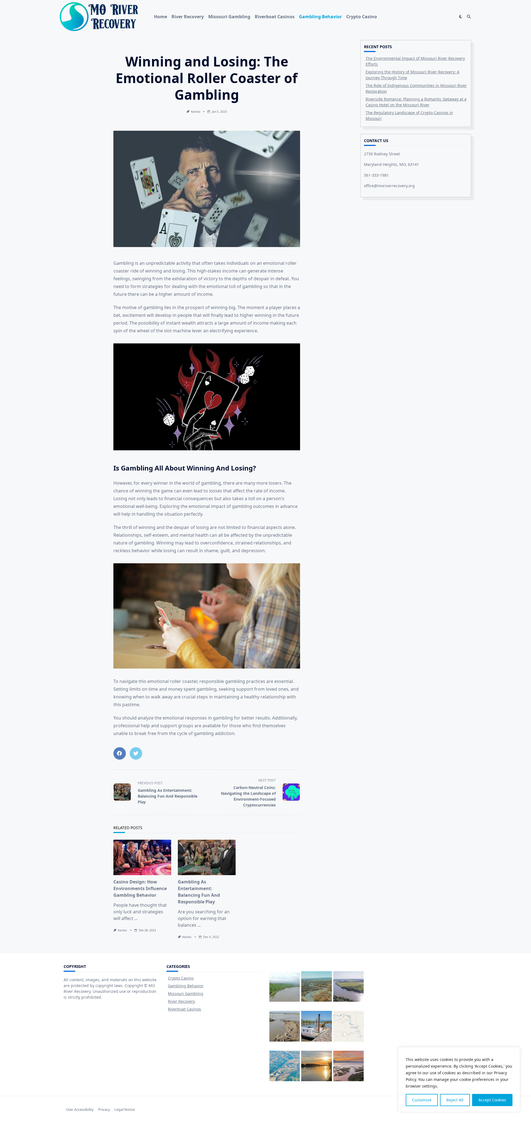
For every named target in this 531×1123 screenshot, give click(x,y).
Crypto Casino (361, 17)
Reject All (455, 1100)
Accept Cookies (492, 1100)
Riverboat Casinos (275, 17)
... (136, 918)
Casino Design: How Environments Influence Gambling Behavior (140, 888)
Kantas (195, 112)
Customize (421, 1100)
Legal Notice (124, 1109)
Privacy (104, 1109)
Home (160, 17)
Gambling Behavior (320, 17)
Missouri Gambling (229, 17)
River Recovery (187, 17)
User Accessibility (80, 1109)
